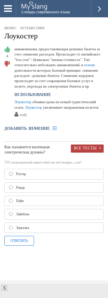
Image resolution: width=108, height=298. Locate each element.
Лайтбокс (23, 214)
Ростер (21, 174)
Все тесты (85, 148)
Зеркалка (22, 228)
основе (89, 65)
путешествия (32, 28)
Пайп (20, 201)
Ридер (20, 188)
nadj (23, 115)
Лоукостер (21, 36)
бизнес (10, 28)
